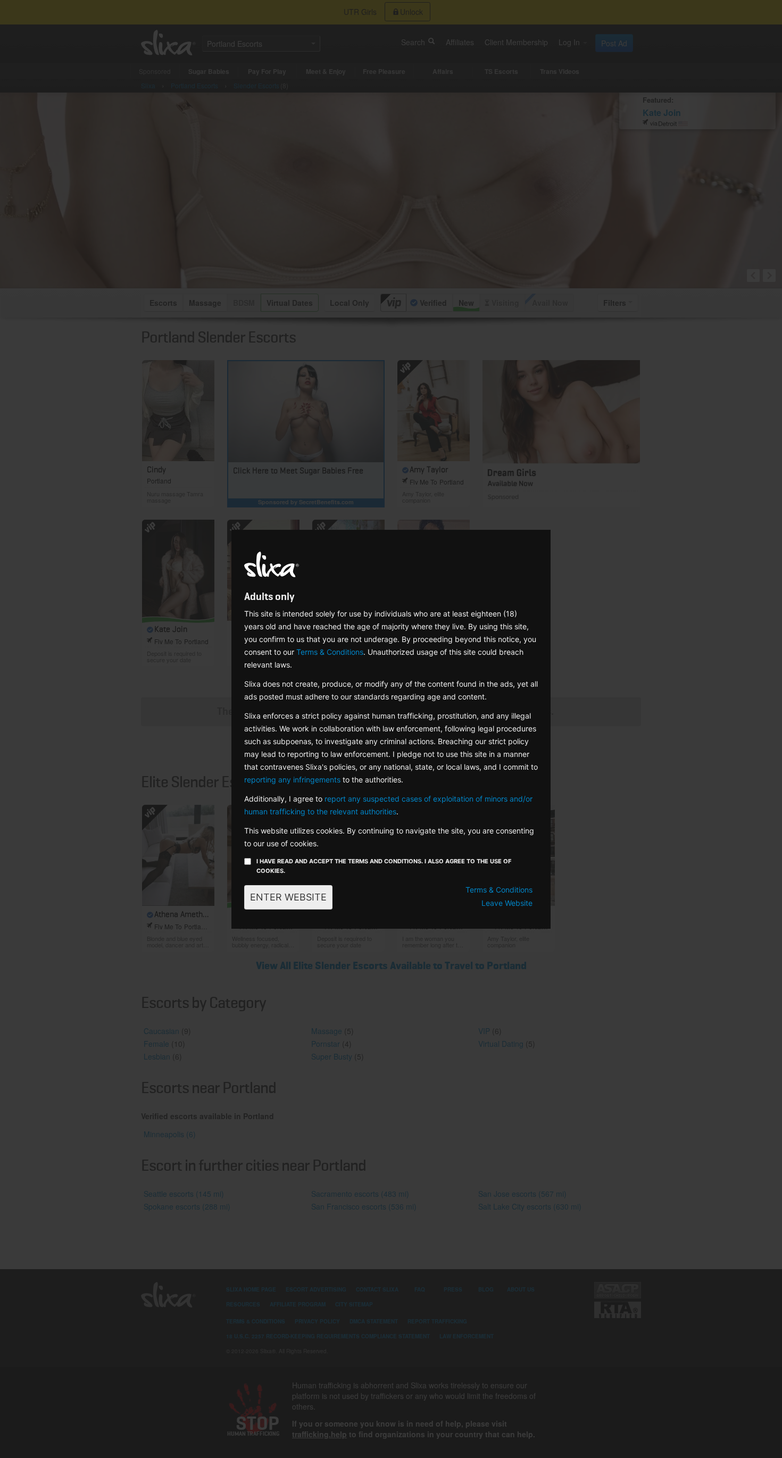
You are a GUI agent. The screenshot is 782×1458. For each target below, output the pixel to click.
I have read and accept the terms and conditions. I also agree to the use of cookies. (383, 865)
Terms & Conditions (329, 651)
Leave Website (507, 902)
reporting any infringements (292, 779)
